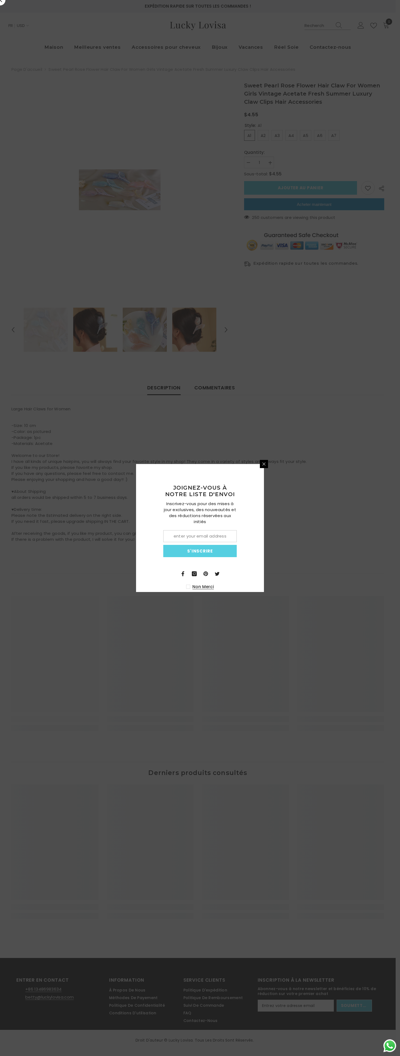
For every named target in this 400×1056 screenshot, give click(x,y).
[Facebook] (247, 573)
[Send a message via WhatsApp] (389, 1045)
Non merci (267, 587)
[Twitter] (281, 573)
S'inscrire (264, 551)
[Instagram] (258, 573)
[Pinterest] (269, 573)
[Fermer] (328, 464)
